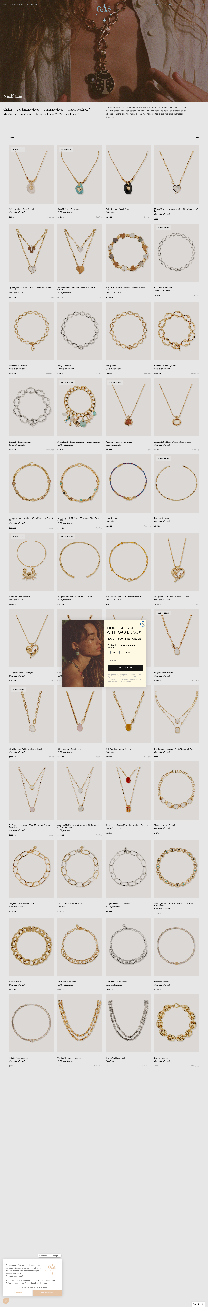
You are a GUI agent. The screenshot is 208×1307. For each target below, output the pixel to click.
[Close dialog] (142, 623)
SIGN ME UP (125, 667)
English (196, 1304)
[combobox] (198, 1304)
